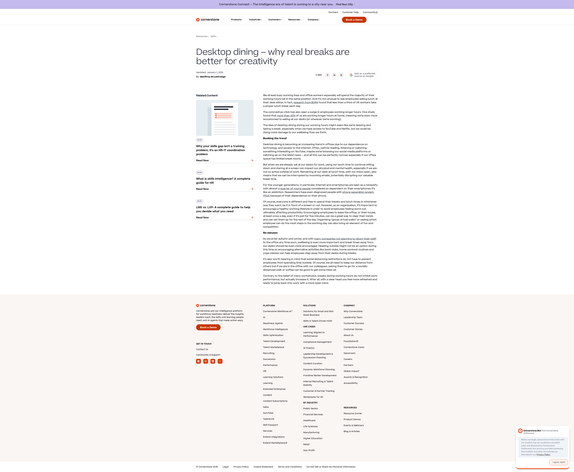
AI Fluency (309, 348)
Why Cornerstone (353, 311)
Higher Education (312, 438)
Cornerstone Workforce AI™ (278, 311)
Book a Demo (354, 20)
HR (264, 371)
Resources (202, 36)
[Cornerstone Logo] (207, 20)
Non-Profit (309, 450)
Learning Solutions (273, 377)
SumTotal (268, 413)
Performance (270, 365)
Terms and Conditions (290, 466)
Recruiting (268, 353)
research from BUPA (305, 102)
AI (264, 317)
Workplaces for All (313, 397)
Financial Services (313, 414)
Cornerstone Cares (354, 347)
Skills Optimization (273, 335)
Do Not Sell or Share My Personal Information (331, 466)
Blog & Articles (352, 431)
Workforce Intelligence (275, 329)
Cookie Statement (263, 466)
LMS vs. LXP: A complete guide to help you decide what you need (222, 200)
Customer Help (350, 12)
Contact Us (202, 349)
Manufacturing (311, 432)
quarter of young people (295, 188)
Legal (226, 466)
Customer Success (354, 323)
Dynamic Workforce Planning (319, 369)
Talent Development (274, 341)
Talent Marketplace (273, 347)
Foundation (350, 341)
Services (267, 431)
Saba (266, 407)
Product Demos (352, 419)
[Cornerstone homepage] (225, 305)
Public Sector (310, 408)
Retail (306, 444)
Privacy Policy (241, 466)
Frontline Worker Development (319, 375)
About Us (349, 335)
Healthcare (309, 420)
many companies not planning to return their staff (345, 239)
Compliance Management (317, 342)
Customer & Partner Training (319, 391)
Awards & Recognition (356, 377)
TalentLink (268, 419)
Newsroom (349, 353)
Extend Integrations (274, 437)
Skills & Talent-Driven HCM (317, 321)
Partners (333, 12)
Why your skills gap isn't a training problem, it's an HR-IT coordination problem (223, 101)
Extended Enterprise (274, 389)
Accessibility (351, 383)
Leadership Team (353, 317)
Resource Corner (353, 413)
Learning (268, 383)
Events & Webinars (354, 425)
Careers (348, 359)
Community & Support (208, 354)
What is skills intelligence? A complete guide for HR (223, 172)
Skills (213, 36)
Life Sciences (310, 426)
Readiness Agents (273, 323)
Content (267, 395)
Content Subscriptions (275, 401)
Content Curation (312, 363)
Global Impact (351, 371)
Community (369, 12)
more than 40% (286, 115)
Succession (269, 359)
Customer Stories (353, 329)
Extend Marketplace (274, 442)
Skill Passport (270, 425)
